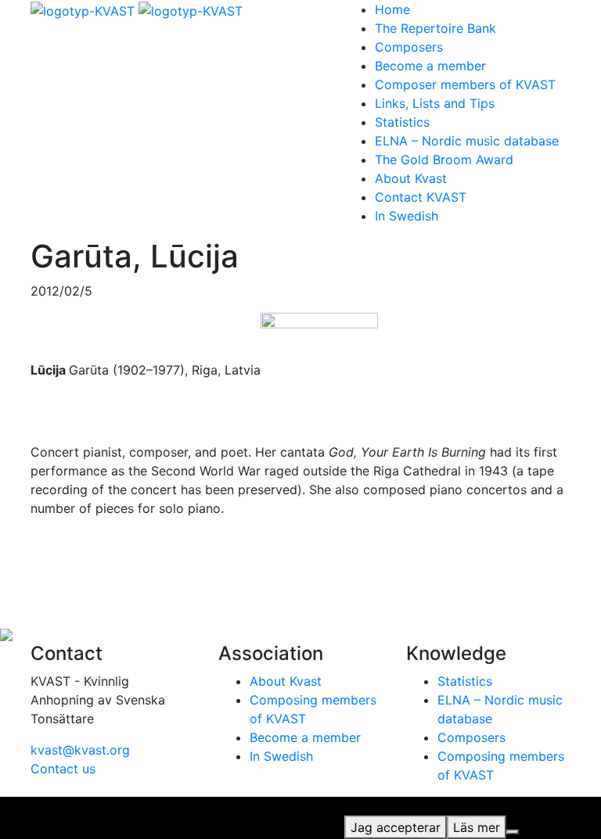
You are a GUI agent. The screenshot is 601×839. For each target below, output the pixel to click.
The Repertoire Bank (435, 28)
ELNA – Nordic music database (467, 141)
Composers (409, 47)
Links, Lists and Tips (435, 103)
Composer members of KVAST (465, 84)
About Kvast (411, 178)
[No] (512, 832)
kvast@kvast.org (80, 750)
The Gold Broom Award (444, 159)
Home (392, 9)
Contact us (63, 768)
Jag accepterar (396, 827)
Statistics (402, 122)
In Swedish (406, 216)
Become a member (430, 66)
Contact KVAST (420, 197)
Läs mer (476, 827)
